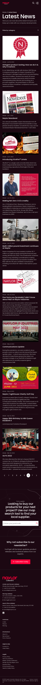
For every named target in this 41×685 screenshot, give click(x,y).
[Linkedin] (3, 613)
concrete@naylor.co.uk (10, 590)
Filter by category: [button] (9, 30)
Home (4, 12)
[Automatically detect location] (4, 523)
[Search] (37, 523)
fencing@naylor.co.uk (9, 600)
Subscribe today (21, 562)
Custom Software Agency (34, 680)
